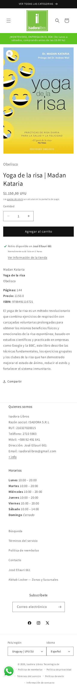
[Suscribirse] (60, 607)
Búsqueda (15, 531)
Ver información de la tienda (27, 257)
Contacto (15, 560)
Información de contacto (40, 682)
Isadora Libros (35, 664)
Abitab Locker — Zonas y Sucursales (33, 579)
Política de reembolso (24, 550)
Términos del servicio (23, 541)
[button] (8, 20)
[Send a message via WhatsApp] (9, 671)
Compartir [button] (14, 381)
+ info (13, 457)
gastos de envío (15, 199)
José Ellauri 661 (19, 570)
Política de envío (54, 676)
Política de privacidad (59, 669)
